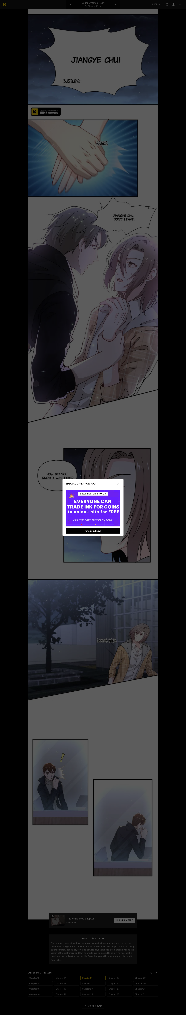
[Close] (118, 484)
